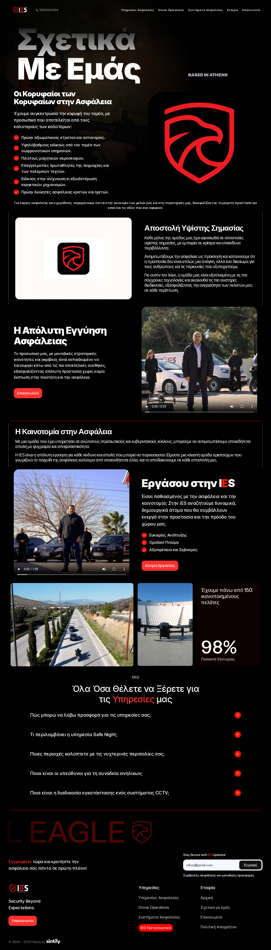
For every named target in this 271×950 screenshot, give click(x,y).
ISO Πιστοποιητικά (156, 928)
